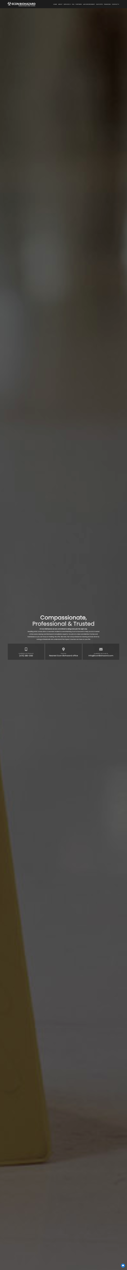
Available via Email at (101, 654)
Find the (63, 654)
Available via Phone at (26, 653)
